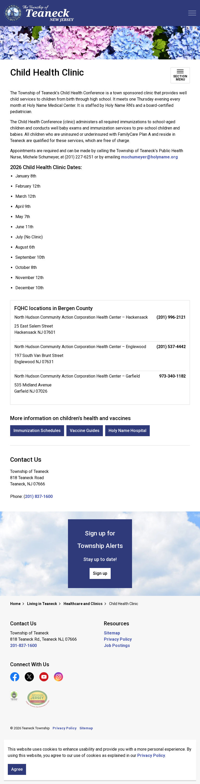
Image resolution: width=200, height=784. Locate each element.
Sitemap (112, 633)
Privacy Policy (151, 755)
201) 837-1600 (39, 496)
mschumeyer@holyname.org (149, 157)
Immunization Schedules (37, 430)
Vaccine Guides (84, 430)
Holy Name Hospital (127, 430)
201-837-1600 (23, 645)
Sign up (100, 573)
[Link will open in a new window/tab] (14, 695)
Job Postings (117, 645)
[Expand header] (192, 13)
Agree (17, 769)
